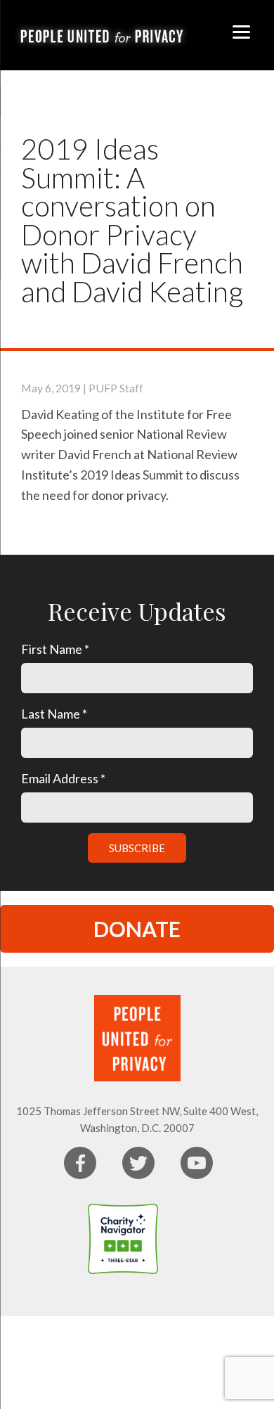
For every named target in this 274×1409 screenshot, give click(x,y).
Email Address (63, 778)
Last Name (54, 713)
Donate (137, 928)
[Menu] (241, 30)
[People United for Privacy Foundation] (186, 1239)
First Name (55, 649)
